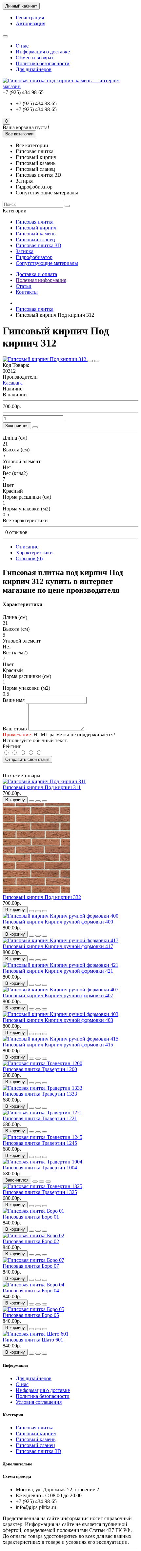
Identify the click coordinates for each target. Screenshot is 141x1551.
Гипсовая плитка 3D (38, 245)
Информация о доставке (43, 51)
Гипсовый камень (35, 233)
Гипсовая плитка (34, 222)
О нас (22, 46)
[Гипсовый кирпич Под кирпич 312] (45, 359)
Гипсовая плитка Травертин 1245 (40, 1143)
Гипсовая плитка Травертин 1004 (40, 1167)
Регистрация (30, 17)
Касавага (13, 383)
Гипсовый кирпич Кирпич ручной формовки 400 (58, 922)
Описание (27, 546)
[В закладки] (90, 361)
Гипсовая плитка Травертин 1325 (40, 1192)
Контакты (27, 292)
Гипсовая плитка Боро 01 (31, 1217)
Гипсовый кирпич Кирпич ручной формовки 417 (58, 946)
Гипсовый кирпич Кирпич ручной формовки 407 (58, 995)
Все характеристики (25, 520)
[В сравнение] (96, 361)
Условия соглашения (39, 1402)
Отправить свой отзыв (27, 759)
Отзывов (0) (29, 558)
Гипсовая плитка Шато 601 (33, 1339)
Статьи (23, 286)
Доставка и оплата (36, 274)
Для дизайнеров (33, 69)
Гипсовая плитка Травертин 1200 (40, 1069)
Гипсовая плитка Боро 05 (31, 1315)
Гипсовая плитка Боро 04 (31, 1290)
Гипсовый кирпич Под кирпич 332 (42, 897)
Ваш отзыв (15, 728)
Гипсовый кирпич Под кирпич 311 (42, 787)
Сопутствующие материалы (47, 263)
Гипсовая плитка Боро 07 (31, 1266)
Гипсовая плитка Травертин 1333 (40, 1094)
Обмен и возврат (34, 57)
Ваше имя (14, 700)
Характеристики (34, 552)
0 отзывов (16, 532)
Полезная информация (41, 280)
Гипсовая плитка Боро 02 (31, 1241)
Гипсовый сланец (35, 239)
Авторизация (30, 23)
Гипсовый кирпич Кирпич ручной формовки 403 (58, 1020)
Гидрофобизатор (34, 257)
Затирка (24, 251)
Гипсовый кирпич (36, 227)
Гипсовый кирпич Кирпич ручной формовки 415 (58, 1044)
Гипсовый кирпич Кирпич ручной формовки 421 (58, 971)
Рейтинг (12, 746)
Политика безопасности (43, 63)
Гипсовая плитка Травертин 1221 (40, 1118)
